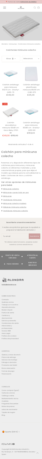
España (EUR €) (11, 432)
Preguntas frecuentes (10, 404)
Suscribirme (34, 236)
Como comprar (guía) (10, 390)
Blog (3, 415)
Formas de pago (8, 371)
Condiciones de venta (10, 323)
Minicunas (7, 196)
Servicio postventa (9, 321)
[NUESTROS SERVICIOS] (22, 264)
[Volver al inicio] (37, 453)
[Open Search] (35, 8)
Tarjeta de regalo (8, 412)
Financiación (6, 374)
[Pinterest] (7, 444)
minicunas (13, 44)
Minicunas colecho (11, 189)
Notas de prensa (8, 406)
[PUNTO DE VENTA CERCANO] (2, 256)
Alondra (5, 44)
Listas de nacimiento (9, 409)
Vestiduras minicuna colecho (15, 211)
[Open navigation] (6, 7)
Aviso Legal (6, 333)
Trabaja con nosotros (10, 305)
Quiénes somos (8, 302)
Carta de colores (8, 393)
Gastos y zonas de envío (11, 355)
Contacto (5, 300)
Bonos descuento (8, 368)
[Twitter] (11, 444)
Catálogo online (8, 396)
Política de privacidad (10, 339)
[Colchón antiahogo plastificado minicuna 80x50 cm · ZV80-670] (31, 74)
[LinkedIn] (6, 444)
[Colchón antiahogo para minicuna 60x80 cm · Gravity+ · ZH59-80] (31, 112)
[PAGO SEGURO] (4, 264)
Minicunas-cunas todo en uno (16, 192)
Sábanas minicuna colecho (14, 207)
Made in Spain (7, 310)
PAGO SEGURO (13, 264)
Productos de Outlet (9, 365)
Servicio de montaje (9, 360)
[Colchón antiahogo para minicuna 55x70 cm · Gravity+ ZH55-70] (11, 74)
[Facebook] (2, 444)
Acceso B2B (6, 331)
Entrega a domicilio (9, 362)
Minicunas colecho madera (14, 203)
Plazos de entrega (9, 357)
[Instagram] (3, 444)
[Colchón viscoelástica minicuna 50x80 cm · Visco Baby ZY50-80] (11, 112)
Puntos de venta (8, 313)
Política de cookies (9, 336)
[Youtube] (13, 444)
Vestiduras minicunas (12, 200)
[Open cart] (38, 8)
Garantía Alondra (8, 307)
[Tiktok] (9, 444)
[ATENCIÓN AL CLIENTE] (22, 257)
